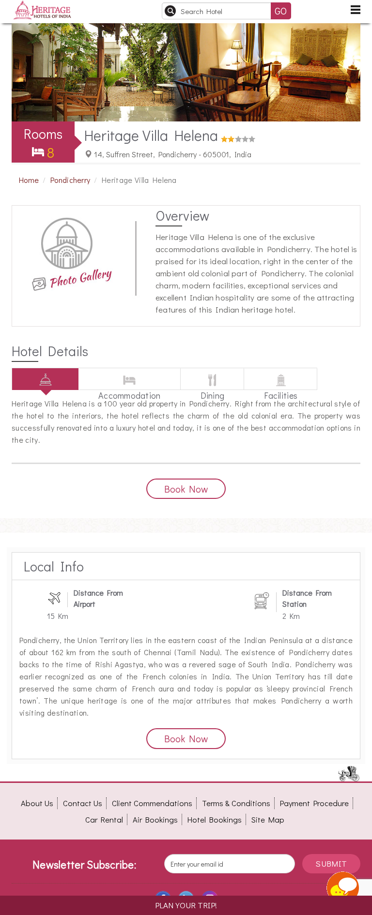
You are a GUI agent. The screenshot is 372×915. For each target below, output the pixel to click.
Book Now (186, 488)
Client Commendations (152, 803)
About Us (37, 803)
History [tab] (45, 389)
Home (29, 180)
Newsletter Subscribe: (84, 864)
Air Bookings (155, 819)
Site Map (267, 819)
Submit (331, 863)
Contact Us (82, 803)
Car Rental (104, 819)
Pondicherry (70, 180)
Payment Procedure (314, 803)
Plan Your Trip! (186, 905)
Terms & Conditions (236, 803)
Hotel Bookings (214, 819)
